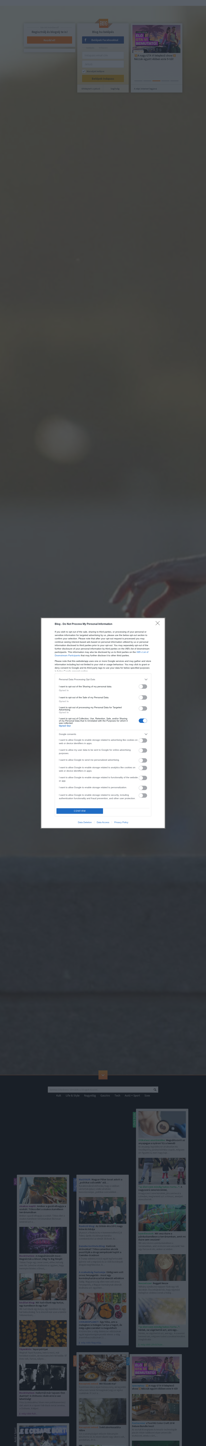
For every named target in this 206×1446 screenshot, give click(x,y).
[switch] (143, 686)
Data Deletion (85, 822)
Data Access (103, 822)
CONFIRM (80, 811)
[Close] (159, 624)
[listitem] (103, 679)
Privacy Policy (121, 822)
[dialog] (103, 723)
